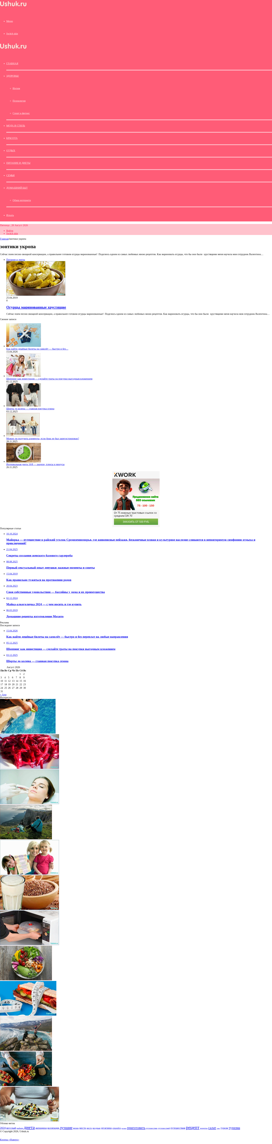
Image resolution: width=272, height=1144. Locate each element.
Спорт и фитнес (21, 113)
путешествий (164, 1128)
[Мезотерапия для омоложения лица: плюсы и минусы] (29, 803)
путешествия (177, 1128)
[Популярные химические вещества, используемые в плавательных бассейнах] (28, 732)
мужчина (106, 1128)
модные (97, 1128)
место (89, 1128)
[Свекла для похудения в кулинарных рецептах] (29, 768)
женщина (41, 1128)
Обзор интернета (22, 200)
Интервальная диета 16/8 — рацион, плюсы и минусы (35, 464)
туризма (234, 1128)
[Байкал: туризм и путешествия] (26, 1050)
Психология (19, 100)
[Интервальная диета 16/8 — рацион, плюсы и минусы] (23, 461)
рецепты (204, 1128)
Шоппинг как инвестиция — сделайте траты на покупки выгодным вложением (49, 378)
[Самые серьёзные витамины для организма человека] (29, 1120)
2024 (3, 1128)
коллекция (53, 1128)
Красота (12, 138)
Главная (4, 238)
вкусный (11, 1128)
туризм (224, 1128)
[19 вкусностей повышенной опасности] (28, 1014)
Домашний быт (17, 187)
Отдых (10, 150)
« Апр (3, 694)
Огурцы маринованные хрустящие (36, 307)
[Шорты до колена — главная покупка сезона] (23, 405)
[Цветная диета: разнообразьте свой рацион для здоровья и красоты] (26, 1085)
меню (76, 1128)
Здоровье (12, 76)
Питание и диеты (18, 163)
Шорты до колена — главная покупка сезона (30, 408)
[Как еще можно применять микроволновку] (29, 944)
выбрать (20, 1128)
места (82, 1128)
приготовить (136, 1128)
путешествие (152, 1128)
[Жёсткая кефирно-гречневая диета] (29, 909)
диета (29, 1127)
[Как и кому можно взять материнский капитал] (29, 873)
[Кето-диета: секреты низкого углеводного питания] (26, 979)
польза (124, 1128)
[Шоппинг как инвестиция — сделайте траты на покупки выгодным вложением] (23, 376)
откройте (116, 1128)
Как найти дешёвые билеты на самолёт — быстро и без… (37, 348)
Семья (10, 175)
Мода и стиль (15, 125)
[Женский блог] (13, 6)
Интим (16, 88)
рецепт (192, 1127)
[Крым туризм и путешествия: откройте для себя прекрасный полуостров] (26, 838)
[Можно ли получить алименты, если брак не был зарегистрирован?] (23, 435)
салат (212, 1128)
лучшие (66, 1127)
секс (218, 1128)
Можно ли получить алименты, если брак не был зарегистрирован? (42, 438)
